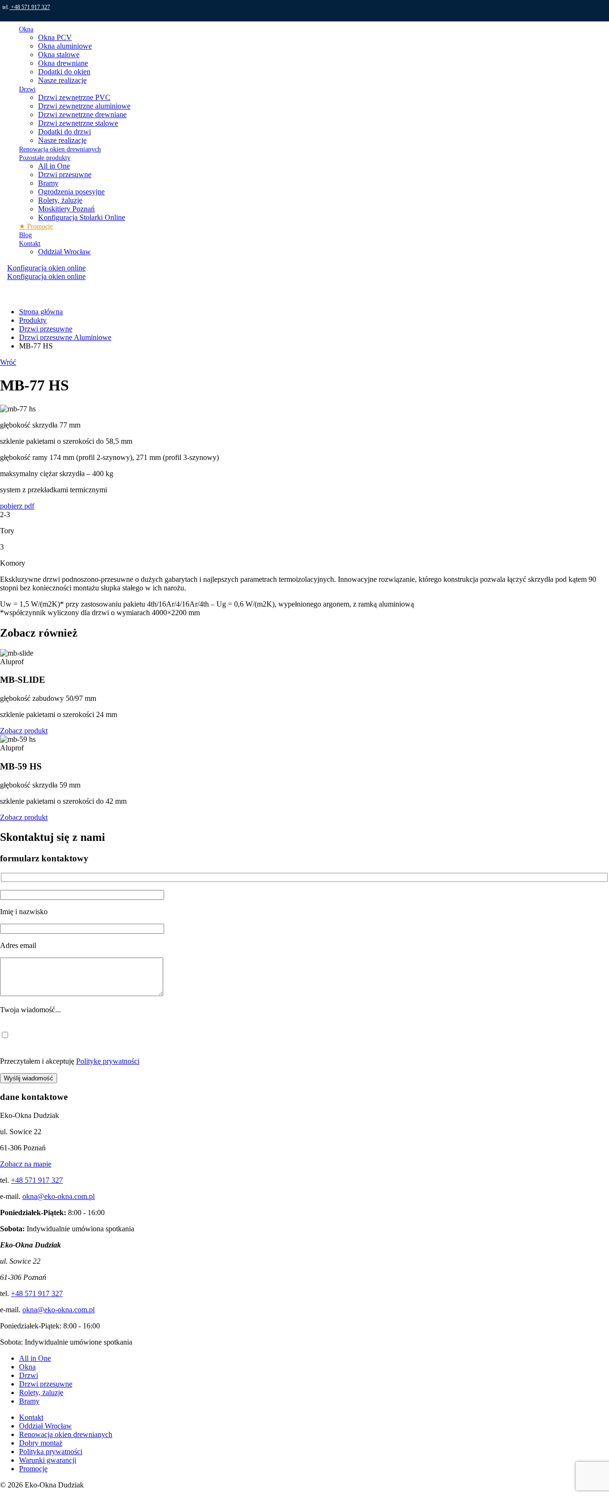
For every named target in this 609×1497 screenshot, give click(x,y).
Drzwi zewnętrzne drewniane (82, 114)
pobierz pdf (17, 506)
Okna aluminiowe (65, 46)
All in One (54, 166)
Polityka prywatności (50, 1451)
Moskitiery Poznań (66, 209)
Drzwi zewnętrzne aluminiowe (84, 106)
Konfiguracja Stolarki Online (81, 217)
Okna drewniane (63, 63)
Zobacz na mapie (25, 1164)
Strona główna (41, 312)
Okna (26, 29)
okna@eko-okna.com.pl (58, 1196)
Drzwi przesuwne (64, 174)
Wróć (8, 362)
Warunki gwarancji (47, 1460)
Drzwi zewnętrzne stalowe (78, 123)
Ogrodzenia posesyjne (71, 192)
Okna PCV (55, 37)
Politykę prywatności (107, 1061)
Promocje (33, 1469)
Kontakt (29, 243)
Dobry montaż (40, 1443)
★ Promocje (36, 226)
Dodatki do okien (64, 72)
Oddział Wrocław (64, 252)
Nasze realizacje (62, 80)
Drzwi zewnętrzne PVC (74, 97)
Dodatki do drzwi (64, 132)
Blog (25, 235)
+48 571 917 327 (30, 7)
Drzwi (27, 89)
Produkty (33, 320)
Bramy (48, 183)
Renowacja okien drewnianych (60, 149)
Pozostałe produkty (44, 157)
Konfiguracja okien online (46, 276)
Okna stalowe (58, 54)
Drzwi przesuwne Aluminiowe (65, 337)
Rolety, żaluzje (60, 200)
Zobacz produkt (24, 731)
